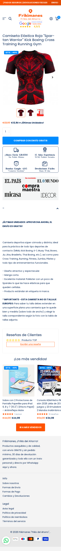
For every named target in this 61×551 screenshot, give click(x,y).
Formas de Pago (11, 491)
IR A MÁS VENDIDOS (30, 427)
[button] (52, 77)
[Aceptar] (51, 18)
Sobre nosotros (11, 483)
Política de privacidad (14, 512)
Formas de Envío (11, 487)
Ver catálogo (4, 18)
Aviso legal (8, 508)
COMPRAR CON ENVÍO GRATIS (30, 140)
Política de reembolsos (15, 517)
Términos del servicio (14, 521)
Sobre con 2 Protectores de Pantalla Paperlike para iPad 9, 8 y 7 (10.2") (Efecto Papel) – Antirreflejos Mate (18, 405)
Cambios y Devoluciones (16, 495)
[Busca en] (10, 18)
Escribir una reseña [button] (30, 344)
